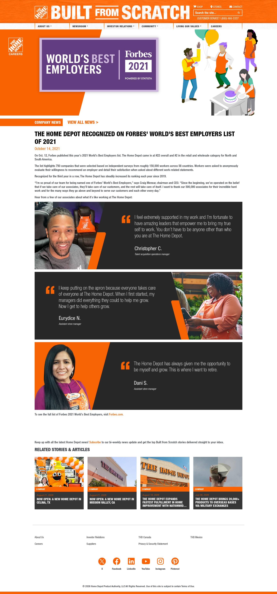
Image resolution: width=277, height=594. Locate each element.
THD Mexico (196, 537)
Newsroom (79, 26)
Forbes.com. (116, 414)
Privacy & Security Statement (153, 543)
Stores (217, 6)
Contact (237, 6)
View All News (83, 122)
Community (149, 26)
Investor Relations (119, 26)
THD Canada (144, 537)
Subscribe (95, 442)
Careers (216, 26)
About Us (44, 26)
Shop (200, 6)
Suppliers (91, 543)
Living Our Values (187, 26)
